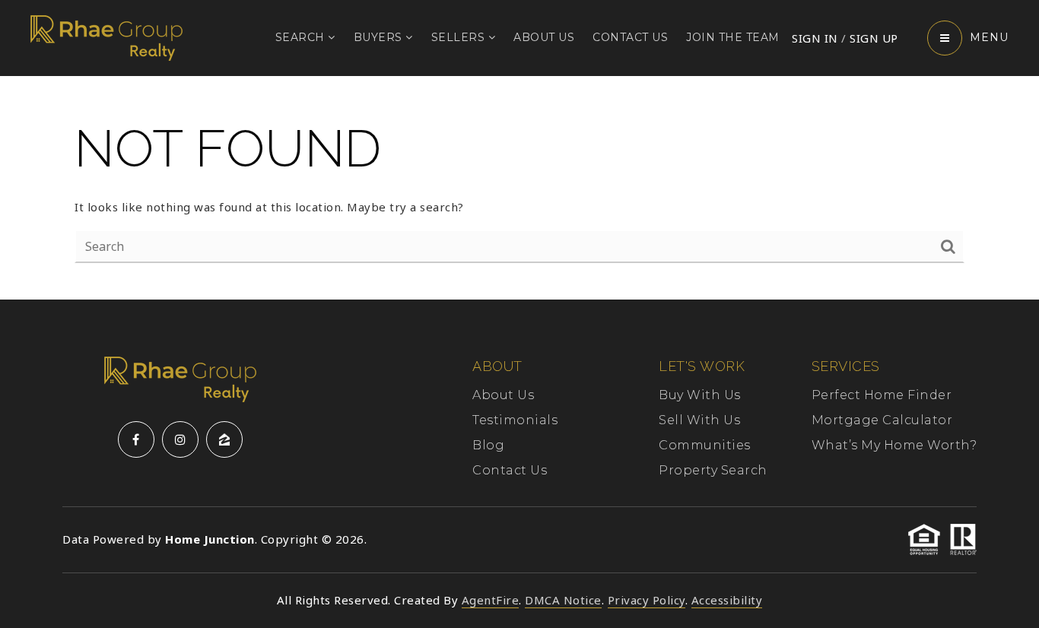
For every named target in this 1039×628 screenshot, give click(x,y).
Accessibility (727, 599)
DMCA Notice (563, 599)
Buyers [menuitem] (380, 37)
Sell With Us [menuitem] (699, 420)
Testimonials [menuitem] (515, 420)
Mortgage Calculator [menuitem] (882, 420)
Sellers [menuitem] (459, 37)
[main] (519, 188)
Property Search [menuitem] (713, 470)
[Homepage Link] (106, 36)
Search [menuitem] (302, 37)
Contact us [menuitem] (630, 37)
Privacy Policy (646, 599)
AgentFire (491, 599)
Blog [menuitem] (488, 445)
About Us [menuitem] (543, 37)
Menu (989, 37)
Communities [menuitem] (705, 445)
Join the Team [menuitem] (733, 37)
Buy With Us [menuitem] (700, 395)
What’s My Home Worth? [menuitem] (894, 445)
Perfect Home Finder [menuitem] (882, 395)
